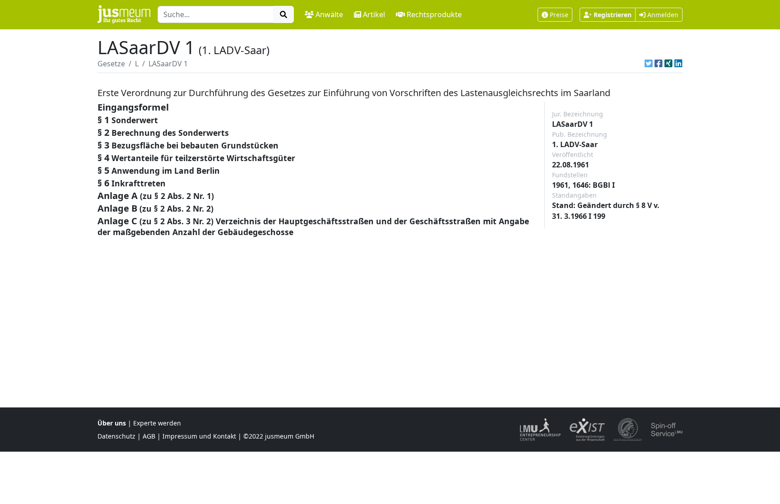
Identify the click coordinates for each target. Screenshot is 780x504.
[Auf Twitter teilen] (649, 63)
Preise (559, 14)
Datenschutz (116, 436)
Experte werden (157, 423)
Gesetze (111, 64)
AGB (149, 436)
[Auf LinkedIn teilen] (678, 63)
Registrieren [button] (612, 14)
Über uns (112, 423)
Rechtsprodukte (434, 14)
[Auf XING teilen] (668, 63)
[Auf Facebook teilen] (659, 63)
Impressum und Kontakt (199, 436)
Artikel (374, 14)
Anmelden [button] (661, 14)
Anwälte (329, 14)
